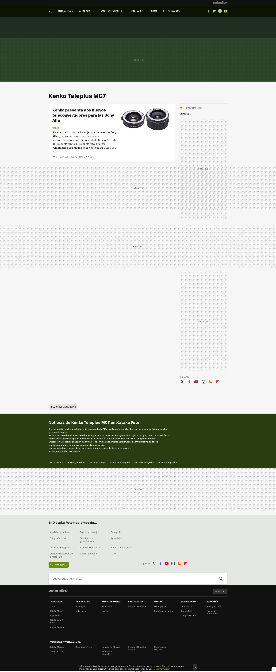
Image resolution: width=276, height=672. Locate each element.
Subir (218, 591)
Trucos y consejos (98, 462)
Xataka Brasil (56, 651)
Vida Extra (81, 610)
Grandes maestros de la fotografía (61, 555)
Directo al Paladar (137, 606)
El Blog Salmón (214, 606)
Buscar (221, 578)
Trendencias (186, 606)
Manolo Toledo (68, 156)
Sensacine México (111, 646)
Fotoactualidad (60, 451)
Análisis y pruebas (76, 462)
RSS (210, 381)
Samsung (184, 113)
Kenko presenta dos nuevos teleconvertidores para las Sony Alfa (83, 115)
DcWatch (75, 451)
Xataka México (57, 646)
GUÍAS (153, 11)
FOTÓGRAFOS (171, 11)
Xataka (53, 606)
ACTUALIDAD (65, 11)
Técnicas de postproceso (87, 540)
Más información (161, 668)
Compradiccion (188, 615)
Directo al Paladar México (137, 648)
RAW (113, 553)
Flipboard (214, 11)
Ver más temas (58, 564)
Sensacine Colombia (107, 652)
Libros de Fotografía (120, 462)
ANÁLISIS (84, 11)
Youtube (225, 11)
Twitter (182, 381)
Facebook (209, 11)
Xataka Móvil (56, 610)
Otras (55, 127)
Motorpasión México (160, 648)
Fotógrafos (117, 532)
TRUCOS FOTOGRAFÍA (109, 11)
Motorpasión (160, 606)
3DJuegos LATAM (84, 646)
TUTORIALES (135, 11)
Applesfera (55, 615)
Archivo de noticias (64, 406)
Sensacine (107, 606)
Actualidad (116, 538)
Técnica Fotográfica (167, 462)
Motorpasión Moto (163, 610)
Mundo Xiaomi (57, 626)
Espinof (105, 610)
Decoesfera (186, 610)
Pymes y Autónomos (212, 612)
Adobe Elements (89, 553)
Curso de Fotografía (144, 462)
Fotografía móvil (58, 538)
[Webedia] (219, 2)
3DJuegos (80, 606)
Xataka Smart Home (56, 621)
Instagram (220, 11)
